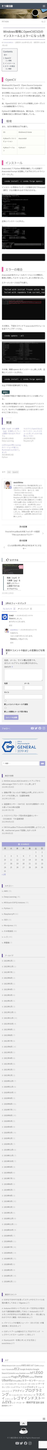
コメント (10, 608)
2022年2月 (8, 1000)
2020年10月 (8, 1092)
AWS (6, 891)
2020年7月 (8, 1109)
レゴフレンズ (9, 1399)
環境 (9, 60)
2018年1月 (8, 1281)
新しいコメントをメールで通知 (16, 704)
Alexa (4, 1365)
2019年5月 (8, 1189)
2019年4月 (8, 1195)
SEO (6, 919)
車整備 (6, 942)
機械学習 (30, 1402)
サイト (6, 692)
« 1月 (4, 874)
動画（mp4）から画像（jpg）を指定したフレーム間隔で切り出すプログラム (11, 432)
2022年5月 (8, 983)
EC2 (17, 1368)
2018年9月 (8, 1235)
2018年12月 (8, 1218)
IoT (32, 1373)
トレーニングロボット (27, 1386)
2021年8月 (8, 1035)
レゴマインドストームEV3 (23, 1399)
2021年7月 (8, 1041)
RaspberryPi (9, 914)
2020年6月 (8, 1115)
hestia (17, 1373)
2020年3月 (8, 1132)
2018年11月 (8, 1224)
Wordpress (8, 925)
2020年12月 (8, 1081)
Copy (42, 180)
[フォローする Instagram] (43, 728)
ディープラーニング (9, 1387)
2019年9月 (8, 1167)
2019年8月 (8, 1172)
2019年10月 (8, 1161)
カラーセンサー (30, 1380)
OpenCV (8, 58)
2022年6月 (8, 978)
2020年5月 (8, 1121)
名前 (6, 683)
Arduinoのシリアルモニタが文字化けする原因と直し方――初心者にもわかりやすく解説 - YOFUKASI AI (23, 1314)
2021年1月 (8, 1075)
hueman (23, 1373)
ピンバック (25, 608)
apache (18, 1366)
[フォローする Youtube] (32, 728)
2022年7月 (8, 972)
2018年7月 (8, 1247)
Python (5, 21)
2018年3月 (8, 1270)
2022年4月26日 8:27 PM (28, 630)
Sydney (31, 1377)
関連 (9, 69)
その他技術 (8, 931)
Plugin (14, 1376)
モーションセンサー (16, 1395)
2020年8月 (8, 1104)
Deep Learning (10, 896)
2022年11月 (8, 966)
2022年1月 (8, 1006)
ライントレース (29, 1395)
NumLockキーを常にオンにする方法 (19, 1340)
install (28, 1373)
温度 (38, 1402)
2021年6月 (8, 1046)
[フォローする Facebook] (39, 728)
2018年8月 (8, 1241)
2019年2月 (8, 1207)
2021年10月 (8, 1023)
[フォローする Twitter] (36, 728)
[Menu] (44, 6)
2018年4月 (8, 1264)
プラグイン (18, 1390)
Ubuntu (7, 1380)
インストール (10, 63)
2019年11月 (8, 1155)
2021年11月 (8, 1018)
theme (38, 1376)
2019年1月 (8, 1212)
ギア (39, 1381)
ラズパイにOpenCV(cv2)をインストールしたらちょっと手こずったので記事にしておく (33, 432)
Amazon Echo (11, 1365)
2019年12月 (8, 1149)
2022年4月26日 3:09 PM (24, 615)
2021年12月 (8, 1012)
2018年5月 (8, 1258)
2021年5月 (8, 1052)
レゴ (6, 937)
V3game (22, 1302)
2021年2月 (8, 1069)
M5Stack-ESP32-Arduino (14, 902)
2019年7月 (8, 1178)
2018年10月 (8, 1230)
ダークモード (33, 1384)
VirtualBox (17, 1380)
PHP (9, 1377)
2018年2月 (8, 1275)
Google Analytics (26, 1369)
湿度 (42, 1402)
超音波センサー (7, 1405)
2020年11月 (8, 1086)
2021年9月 (8, 1029)
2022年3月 (8, 995)
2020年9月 (8, 1098)
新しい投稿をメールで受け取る (16, 711)
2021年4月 (8, 1058)
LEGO (38, 1372)
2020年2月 (8, 1138)
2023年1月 (8, 960)
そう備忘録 (7, 6)
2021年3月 (8, 1063)
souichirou (8, 42)
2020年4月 (8, 1126)
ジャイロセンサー (11, 1384)
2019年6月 (8, 1184)
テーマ (41, 1383)
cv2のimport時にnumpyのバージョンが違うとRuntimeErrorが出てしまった (11, 448)
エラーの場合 (10, 66)
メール (26, 683)
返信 (10, 625)
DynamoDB (10, 1369)
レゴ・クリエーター (19, 1402)
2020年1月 (8, 1144)
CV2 (9, 472)
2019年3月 (8, 1201)
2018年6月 (8, 1252)
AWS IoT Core (32, 1365)
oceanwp (5, 1377)
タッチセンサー (23, 1384)
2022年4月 (8, 989)
